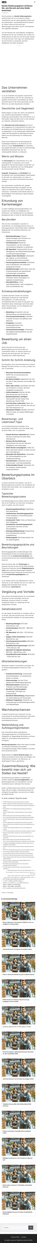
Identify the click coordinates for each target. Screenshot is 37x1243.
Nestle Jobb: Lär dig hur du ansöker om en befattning (20, 853)
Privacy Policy (15, 1237)
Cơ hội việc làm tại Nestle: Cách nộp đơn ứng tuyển (20, 855)
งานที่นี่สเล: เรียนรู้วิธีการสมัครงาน (15, 880)
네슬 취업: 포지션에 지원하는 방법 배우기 (16, 888)
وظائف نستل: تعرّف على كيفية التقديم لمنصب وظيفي (18, 875)
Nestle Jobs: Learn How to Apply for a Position (18, 801)
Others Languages (8, 892)
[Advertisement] (18, 64)
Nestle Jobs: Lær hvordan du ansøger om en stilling (19, 815)
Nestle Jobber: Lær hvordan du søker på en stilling (18, 839)
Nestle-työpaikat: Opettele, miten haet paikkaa (18, 851)
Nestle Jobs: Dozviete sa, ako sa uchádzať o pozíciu (21, 849)
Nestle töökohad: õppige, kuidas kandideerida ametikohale (20, 817)
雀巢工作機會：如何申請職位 (14, 886)
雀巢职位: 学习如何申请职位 (14, 884)
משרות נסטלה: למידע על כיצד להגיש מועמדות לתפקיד (19, 870)
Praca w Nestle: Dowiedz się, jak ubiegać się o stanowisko (20, 841)
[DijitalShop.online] (4, 2)
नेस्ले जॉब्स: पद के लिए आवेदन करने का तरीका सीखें (14, 879)
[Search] (30, 1228)
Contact (23, 1237)
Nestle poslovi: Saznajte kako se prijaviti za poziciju (20, 822)
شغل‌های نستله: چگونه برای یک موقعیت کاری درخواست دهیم (17, 877)
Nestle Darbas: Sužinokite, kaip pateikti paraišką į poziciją (21, 830)
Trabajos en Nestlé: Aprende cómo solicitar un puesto (20, 803)
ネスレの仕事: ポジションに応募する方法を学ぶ (18, 882)
